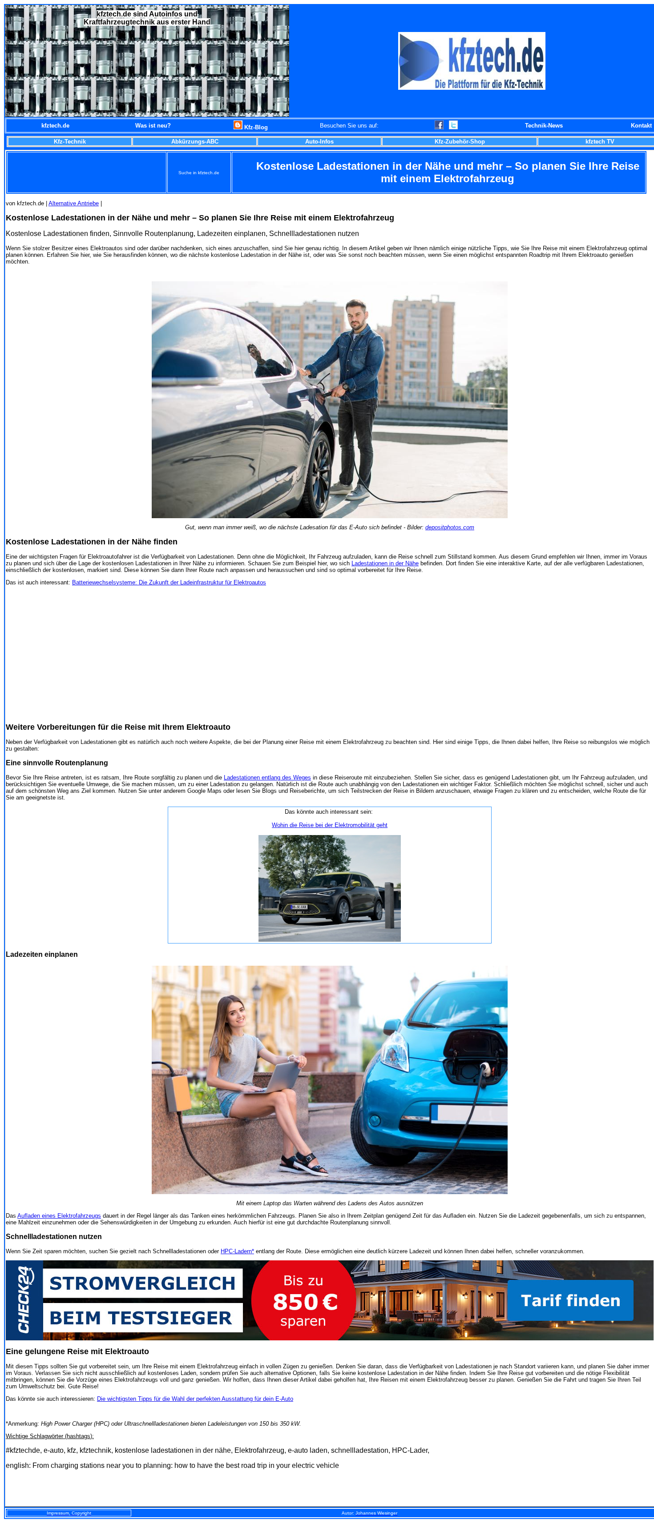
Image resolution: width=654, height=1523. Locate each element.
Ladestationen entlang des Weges (267, 777)
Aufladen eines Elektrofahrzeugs (59, 1215)
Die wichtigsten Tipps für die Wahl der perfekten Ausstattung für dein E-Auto (195, 1398)
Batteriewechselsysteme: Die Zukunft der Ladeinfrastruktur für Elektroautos (169, 582)
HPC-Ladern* (237, 1251)
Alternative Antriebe (73, 203)
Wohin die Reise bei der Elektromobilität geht (330, 825)
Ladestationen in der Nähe (385, 563)
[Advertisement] (330, 654)
